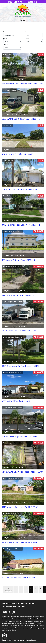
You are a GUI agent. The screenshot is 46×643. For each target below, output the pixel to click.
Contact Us (21, 606)
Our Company (29, 603)
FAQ (22, 603)
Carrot (35, 640)
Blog (14, 606)
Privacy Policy (7, 606)
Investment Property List (11, 603)
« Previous (8, 589)
